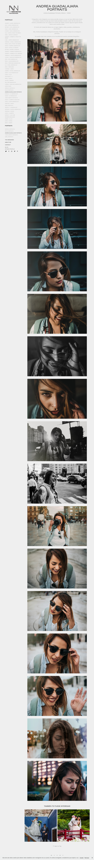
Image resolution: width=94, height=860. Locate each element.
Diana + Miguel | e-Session (11, 47)
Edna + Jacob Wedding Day (11, 61)
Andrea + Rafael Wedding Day (12, 70)
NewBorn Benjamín (10, 117)
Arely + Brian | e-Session (11, 34)
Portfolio (8, 20)
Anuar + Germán (9, 80)
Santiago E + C (8, 76)
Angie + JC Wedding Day (11, 95)
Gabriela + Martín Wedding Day (13, 55)
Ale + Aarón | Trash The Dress (13, 32)
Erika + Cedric (8, 78)
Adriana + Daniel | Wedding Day (13, 41)
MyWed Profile (10, 149)
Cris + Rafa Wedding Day (11, 59)
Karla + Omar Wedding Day (12, 101)
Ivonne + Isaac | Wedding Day (12, 30)
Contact (8, 144)
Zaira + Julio (8, 74)
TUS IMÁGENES (9, 139)
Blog (6, 147)
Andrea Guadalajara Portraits (13, 91)
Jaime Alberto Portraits (11, 97)
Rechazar (87, 858)
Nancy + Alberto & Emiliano (12, 99)
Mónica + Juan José (10, 115)
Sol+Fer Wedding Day (10, 82)
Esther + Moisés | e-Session (12, 49)
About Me (8, 142)
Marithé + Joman (9, 103)
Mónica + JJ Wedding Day (11, 107)
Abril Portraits (9, 105)
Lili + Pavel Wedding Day (11, 65)
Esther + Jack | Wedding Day (12, 27)
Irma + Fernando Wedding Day (12, 63)
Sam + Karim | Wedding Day (11, 25)
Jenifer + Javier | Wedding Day (12, 23)
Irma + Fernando (9, 66)
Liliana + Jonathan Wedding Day (13, 57)
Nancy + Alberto (9, 113)
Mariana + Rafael (9, 111)
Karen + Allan (8, 118)
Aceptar (82, 858)
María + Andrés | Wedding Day (12, 45)
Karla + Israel (8, 120)
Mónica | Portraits (10, 88)
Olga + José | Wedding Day (11, 29)
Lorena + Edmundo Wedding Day (13, 84)
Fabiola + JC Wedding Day (11, 93)
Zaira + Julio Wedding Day (11, 72)
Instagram (78, 32)
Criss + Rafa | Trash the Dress (13, 43)
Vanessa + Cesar (9, 68)
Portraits (8, 125)
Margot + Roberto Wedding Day (13, 51)
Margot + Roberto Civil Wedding (13, 53)
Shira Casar (8, 86)
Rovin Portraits (9, 90)
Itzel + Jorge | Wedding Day (12, 39)
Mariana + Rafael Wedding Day (13, 109)
